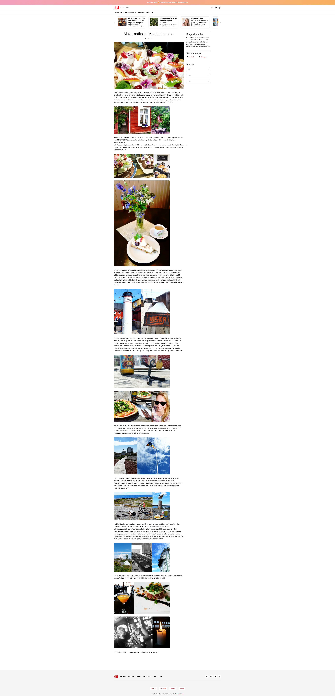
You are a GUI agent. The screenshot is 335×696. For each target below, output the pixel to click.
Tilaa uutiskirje (146, 676)
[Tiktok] (219, 7)
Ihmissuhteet (141, 12)
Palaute (160, 676)
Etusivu (116, 12)
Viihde (122, 12)
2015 (189, 69)
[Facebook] (212, 7)
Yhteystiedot (123, 676)
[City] (116, 676)
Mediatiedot (131, 676)
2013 (189, 81)
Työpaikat (138, 676)
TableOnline (163, 688)
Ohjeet (154, 676)
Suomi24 (173, 688)
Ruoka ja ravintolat (130, 12)
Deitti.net (153, 688)
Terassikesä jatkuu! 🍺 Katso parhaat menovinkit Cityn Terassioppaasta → (167, 2)
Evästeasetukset (179, 694)
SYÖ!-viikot (149, 12)
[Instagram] (215, 7)
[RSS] (219, 676)
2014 (189, 75)
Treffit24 (182, 688)
